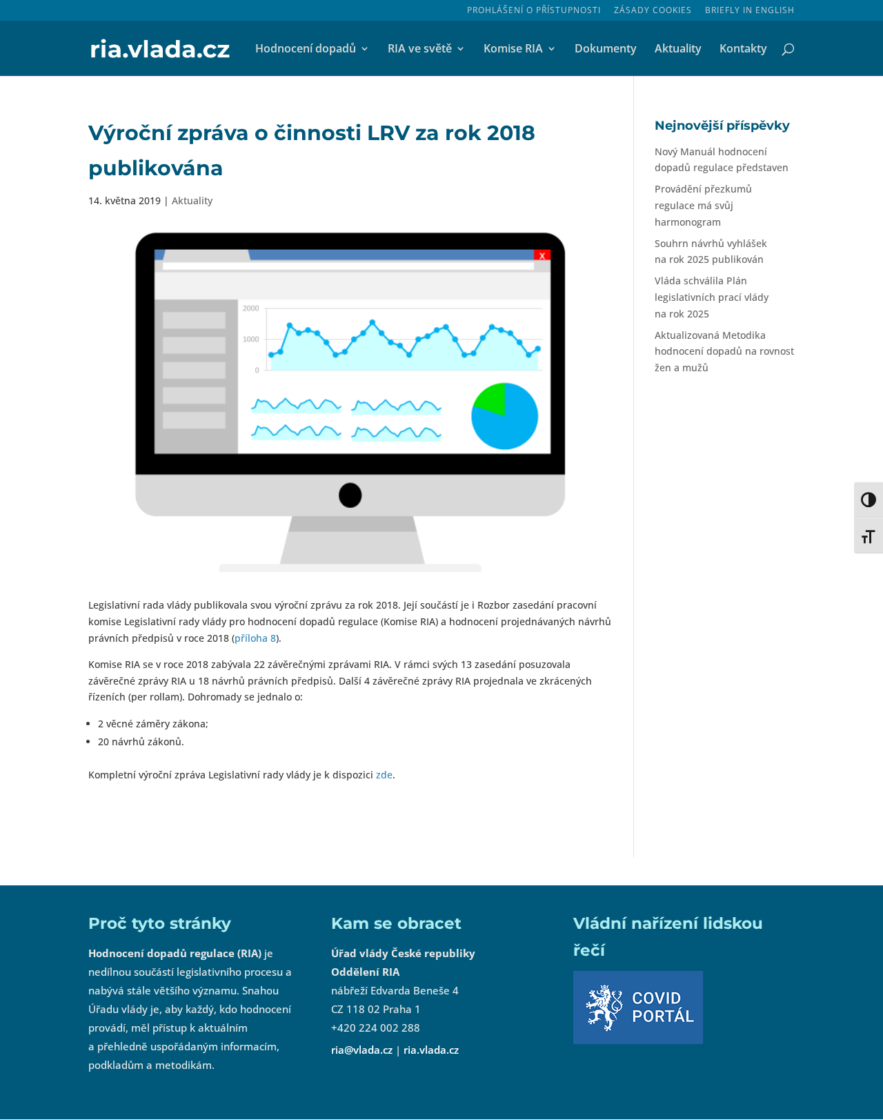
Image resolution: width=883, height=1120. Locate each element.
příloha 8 (255, 638)
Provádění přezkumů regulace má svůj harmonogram (703, 205)
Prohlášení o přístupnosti (534, 11)
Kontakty (743, 49)
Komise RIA (513, 49)
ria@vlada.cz (362, 1050)
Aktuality (678, 49)
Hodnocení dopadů (305, 49)
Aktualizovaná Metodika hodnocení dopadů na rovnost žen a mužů (724, 351)
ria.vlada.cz (431, 1050)
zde (384, 774)
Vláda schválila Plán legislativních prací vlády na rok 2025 (711, 297)
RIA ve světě (420, 49)
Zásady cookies (653, 11)
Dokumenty (606, 49)
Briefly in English (750, 11)
